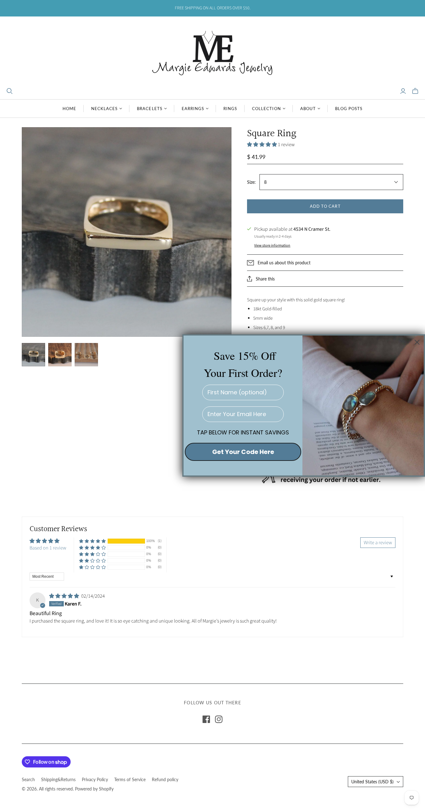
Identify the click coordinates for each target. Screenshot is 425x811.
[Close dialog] (417, 342)
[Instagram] (218, 719)
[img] (64, 596)
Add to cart (325, 206)
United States (372, 781)
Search (28, 779)
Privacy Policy (95, 779)
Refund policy (165, 779)
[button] (262, 144)
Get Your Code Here (243, 451)
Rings (230, 108)
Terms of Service (130, 779)
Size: (251, 182)
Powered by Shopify (94, 788)
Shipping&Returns (58, 779)
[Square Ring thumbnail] (33, 354)
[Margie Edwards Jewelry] (212, 52)
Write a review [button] (378, 542)
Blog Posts (348, 108)
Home (69, 108)
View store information (272, 245)
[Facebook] (206, 719)
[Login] (403, 91)
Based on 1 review (48, 548)
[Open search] (10, 91)
